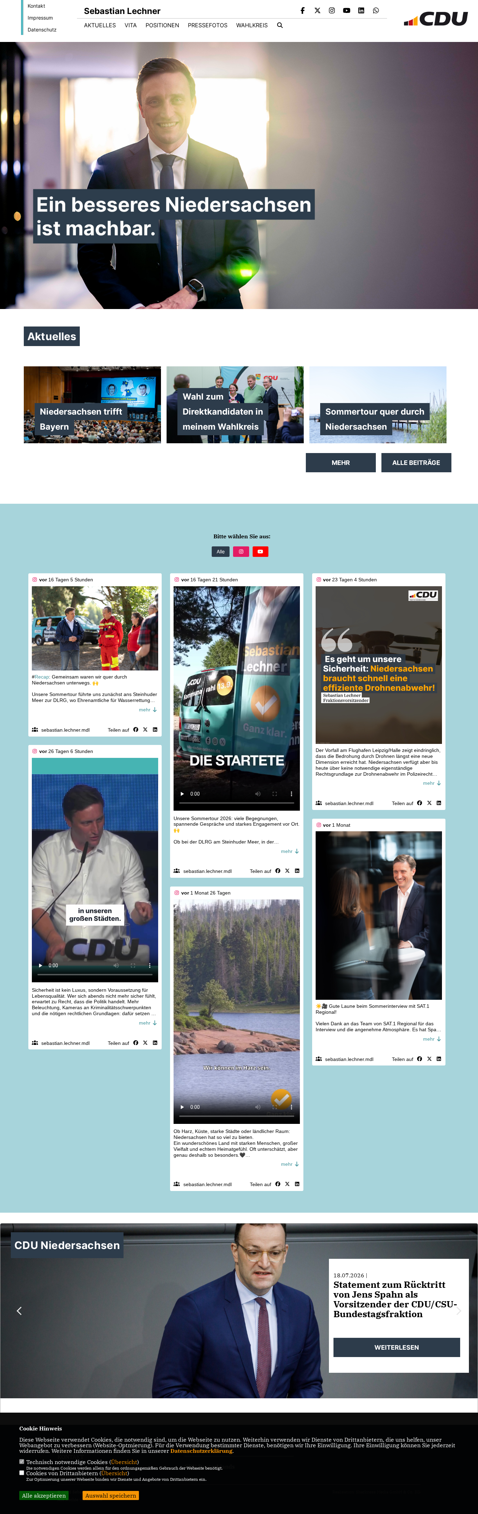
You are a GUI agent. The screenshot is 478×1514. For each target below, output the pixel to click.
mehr (145, 709)
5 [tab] (251, 1405)
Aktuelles (100, 25)
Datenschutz (42, 30)
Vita (131, 25)
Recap (42, 677)
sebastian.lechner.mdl (65, 730)
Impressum (40, 18)
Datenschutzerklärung (201, 1450)
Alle (221, 551)
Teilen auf (118, 730)
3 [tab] (235, 1405)
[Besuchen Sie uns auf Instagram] (332, 11)
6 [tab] (259, 1405)
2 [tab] (227, 1405)
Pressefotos (207, 25)
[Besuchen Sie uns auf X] (317, 11)
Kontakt (36, 6)
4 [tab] (243, 1405)
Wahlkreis (252, 25)
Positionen (162, 25)
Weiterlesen (396, 1347)
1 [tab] (219, 1405)
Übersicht (124, 1461)
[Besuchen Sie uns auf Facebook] (303, 11)
